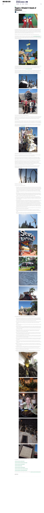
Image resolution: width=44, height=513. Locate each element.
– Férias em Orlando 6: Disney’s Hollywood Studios (21, 468)
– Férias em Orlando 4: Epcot (18, 465)
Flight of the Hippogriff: (19, 343)
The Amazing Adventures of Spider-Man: (21, 321)
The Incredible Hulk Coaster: (19, 324)
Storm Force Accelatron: (19, 348)
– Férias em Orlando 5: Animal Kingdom (20, 467)
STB (17, 12)
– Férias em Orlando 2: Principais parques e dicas (21, 462)
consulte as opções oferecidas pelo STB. (35, 471)
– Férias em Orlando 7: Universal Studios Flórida (21, 470)
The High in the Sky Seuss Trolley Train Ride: (21, 346)
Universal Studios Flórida (28, 68)
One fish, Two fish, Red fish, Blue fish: (20, 350)
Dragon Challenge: (18, 326)
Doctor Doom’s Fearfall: (19, 332)
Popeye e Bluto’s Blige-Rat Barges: (20, 335)
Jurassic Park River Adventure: (19, 329)
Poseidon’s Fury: (18, 340)
